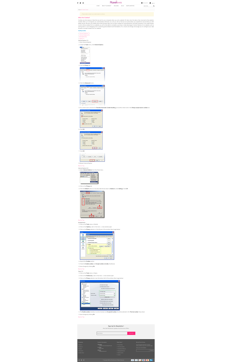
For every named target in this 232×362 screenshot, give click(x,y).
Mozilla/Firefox (83, 36)
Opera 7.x (81, 38)
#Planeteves (131, 5)
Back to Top (81, 165)
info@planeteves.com (103, 351)
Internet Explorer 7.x (84, 33)
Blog (122, 5)
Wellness (116, 5)
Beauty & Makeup (106, 5)
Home (79, 9)
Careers (119, 354)
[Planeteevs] (116, 2)
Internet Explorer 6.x (84, 35)
